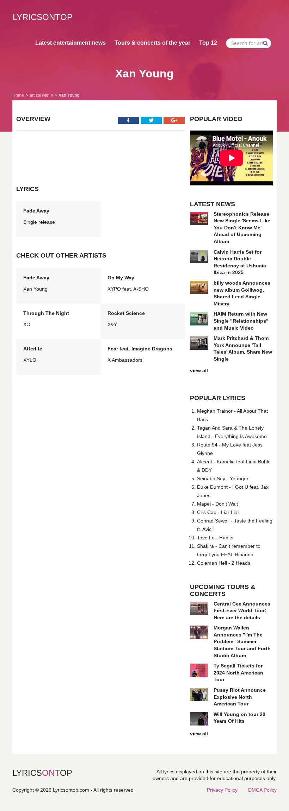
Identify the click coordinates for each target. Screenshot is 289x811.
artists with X (42, 95)
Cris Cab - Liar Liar (218, 512)
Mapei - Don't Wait (217, 504)
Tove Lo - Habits (215, 537)
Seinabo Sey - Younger (222, 478)
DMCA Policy (262, 790)
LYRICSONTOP (43, 17)
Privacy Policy (222, 790)
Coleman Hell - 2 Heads (223, 563)
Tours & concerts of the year (152, 43)
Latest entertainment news (70, 43)
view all (199, 370)
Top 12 (208, 43)
